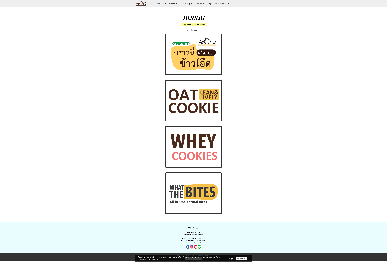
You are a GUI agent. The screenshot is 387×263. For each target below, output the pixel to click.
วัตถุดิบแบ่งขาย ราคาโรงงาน (218, 4)
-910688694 (202, 241)
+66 (197, 241)
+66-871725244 (190, 241)
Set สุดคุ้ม (187, 4)
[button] (234, 4)
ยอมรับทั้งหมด (241, 258)
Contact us (200, 4)
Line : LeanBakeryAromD (193, 243)
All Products (174, 4)
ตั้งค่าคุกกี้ (230, 258)
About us (160, 4)
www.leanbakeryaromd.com (193, 234)
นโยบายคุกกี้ (154, 259)
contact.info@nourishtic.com (196, 239)
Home (151, 4)
